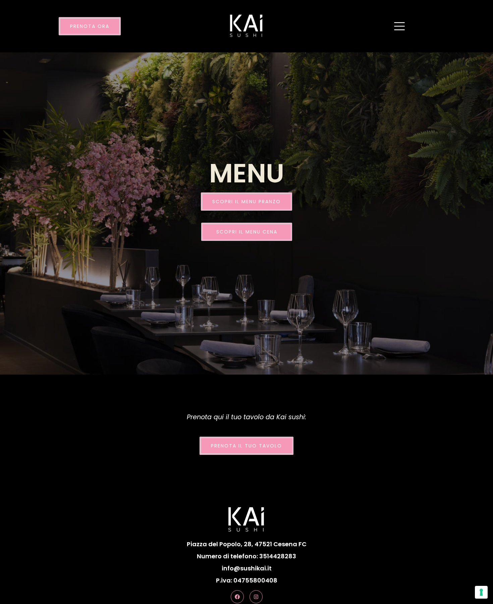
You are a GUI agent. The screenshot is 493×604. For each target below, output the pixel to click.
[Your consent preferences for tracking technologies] (481, 592)
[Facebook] (237, 596)
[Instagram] (256, 596)
